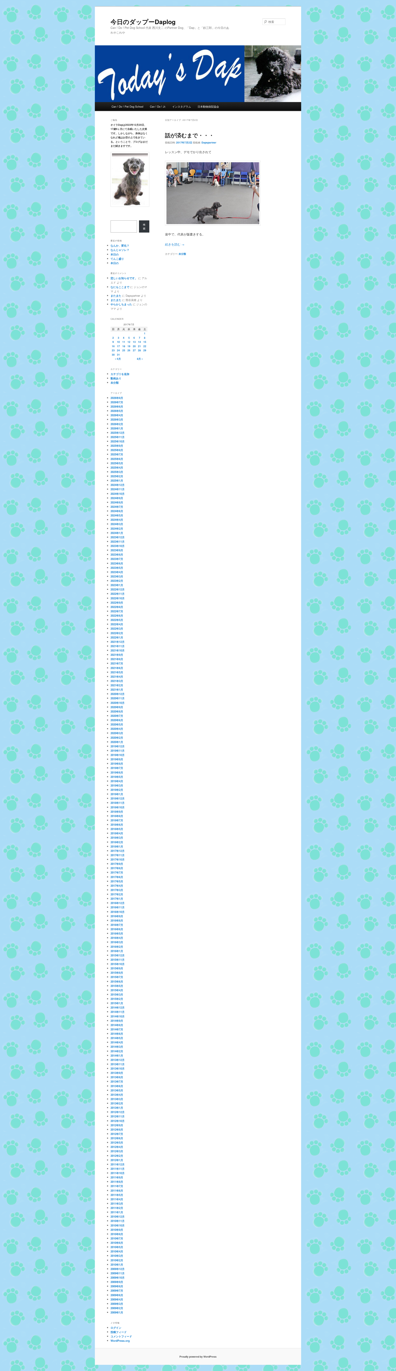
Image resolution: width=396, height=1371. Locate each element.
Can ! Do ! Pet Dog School (127, 106)
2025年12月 (118, 433)
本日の (115, 254)
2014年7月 (117, 1029)
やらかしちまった (121, 304)
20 (134, 346)
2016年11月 (118, 907)
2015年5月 (117, 986)
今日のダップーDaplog (143, 21)
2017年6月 (117, 877)
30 (113, 354)
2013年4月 (117, 1095)
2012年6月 (117, 1138)
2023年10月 (118, 546)
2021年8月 (117, 659)
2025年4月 (117, 467)
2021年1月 (117, 689)
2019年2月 (117, 790)
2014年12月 (118, 1007)
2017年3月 (117, 890)
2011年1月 (117, 1212)
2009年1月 (117, 1312)
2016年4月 (117, 938)
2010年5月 (117, 1247)
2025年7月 (117, 454)
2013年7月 (117, 1081)
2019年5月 (117, 777)
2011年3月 (117, 1203)
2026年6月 (117, 406)
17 (118, 346)
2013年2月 (117, 1103)
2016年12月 (118, 903)
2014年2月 (117, 1051)
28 (139, 350)
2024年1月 (117, 533)
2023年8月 (117, 554)
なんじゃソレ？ (120, 250)
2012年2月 (117, 1156)
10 (118, 342)
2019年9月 (117, 759)
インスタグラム (181, 106)
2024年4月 (117, 520)
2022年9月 (117, 602)
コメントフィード (121, 1336)
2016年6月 (117, 929)
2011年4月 (117, 1199)
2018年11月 (118, 803)
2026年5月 (117, 411)
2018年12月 (118, 798)
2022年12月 (118, 589)
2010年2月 (117, 1260)
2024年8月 (117, 502)
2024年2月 (117, 528)
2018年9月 (117, 812)
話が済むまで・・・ (189, 135)
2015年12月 (118, 955)
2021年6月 (117, 668)
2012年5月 (117, 1142)
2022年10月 (118, 598)
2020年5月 (117, 724)
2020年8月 (117, 711)
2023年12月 (118, 537)
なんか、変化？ (120, 245)
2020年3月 (117, 733)
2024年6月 (117, 511)
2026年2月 (117, 424)
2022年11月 (118, 594)
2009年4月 (117, 1299)
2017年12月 (118, 851)
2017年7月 (117, 872)
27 (134, 350)
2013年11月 (118, 1064)
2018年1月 (117, 846)
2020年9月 (117, 707)
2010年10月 (118, 1225)
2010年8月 (117, 1234)
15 (144, 342)
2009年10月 (118, 1277)
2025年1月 (117, 480)
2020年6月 (117, 720)
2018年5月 (117, 829)
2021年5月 (117, 672)
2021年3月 (117, 681)
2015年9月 (117, 968)
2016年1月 (117, 951)
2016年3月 (117, 942)
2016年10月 (118, 912)
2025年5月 (117, 463)
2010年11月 (118, 1221)
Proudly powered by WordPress (198, 1356)
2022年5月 (117, 620)
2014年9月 (117, 1021)
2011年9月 (117, 1177)
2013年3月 (117, 1099)
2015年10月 (118, 964)
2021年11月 (118, 646)
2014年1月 (117, 1055)
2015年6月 (117, 981)
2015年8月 (117, 973)
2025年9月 (117, 446)
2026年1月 (117, 428)
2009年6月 (117, 1295)
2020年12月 (118, 694)
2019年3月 (117, 785)
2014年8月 (117, 1025)
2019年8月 (117, 763)
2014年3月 (117, 1047)
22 (144, 346)
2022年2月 (117, 633)
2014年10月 (118, 1016)
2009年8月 (117, 1286)
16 (113, 346)
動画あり (116, 378)
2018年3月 (117, 838)
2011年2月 (117, 1208)
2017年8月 (117, 868)
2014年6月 (117, 1034)
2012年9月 (117, 1125)
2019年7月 (117, 768)
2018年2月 (117, 842)
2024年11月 (118, 489)
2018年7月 (117, 820)
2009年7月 (117, 1290)
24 (118, 350)
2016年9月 (117, 916)
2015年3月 (117, 994)
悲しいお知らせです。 (124, 278)
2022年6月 (117, 615)
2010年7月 (117, 1238)
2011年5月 (117, 1195)
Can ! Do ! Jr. (158, 106)
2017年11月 (118, 855)
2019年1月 (117, 794)
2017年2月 (117, 894)
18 (123, 346)
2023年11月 (118, 541)
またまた (116, 295)
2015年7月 (117, 977)
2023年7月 (117, 559)
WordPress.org (120, 1341)
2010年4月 (117, 1251)
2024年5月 (117, 515)
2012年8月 (117, 1129)
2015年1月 (117, 1003)
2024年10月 (118, 494)
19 (128, 346)
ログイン (116, 1328)
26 (128, 350)
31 (118, 354)
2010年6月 (117, 1243)
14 (139, 342)
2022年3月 (117, 628)
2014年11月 (118, 1012)
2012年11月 (118, 1116)
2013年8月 (117, 1077)
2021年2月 (117, 685)
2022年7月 (117, 611)
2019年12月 (118, 746)
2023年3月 (117, 576)
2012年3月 (117, 1151)
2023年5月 (117, 568)
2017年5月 (117, 881)
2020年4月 (117, 729)
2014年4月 (117, 1042)
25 (123, 350)
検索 (144, 226)
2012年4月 (117, 1147)
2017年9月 (117, 864)
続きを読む (174, 244)
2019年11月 (118, 751)
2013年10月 (118, 1068)
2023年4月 (117, 572)
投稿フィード (119, 1332)
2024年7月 (117, 507)
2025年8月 (117, 450)
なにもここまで (120, 287)
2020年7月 (117, 716)
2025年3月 (117, 472)
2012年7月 (117, 1134)
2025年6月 (117, 459)
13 (134, 342)
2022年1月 (117, 637)
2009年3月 (117, 1304)
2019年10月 (118, 755)
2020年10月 (118, 703)
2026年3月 (117, 419)
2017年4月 (117, 886)
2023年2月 (117, 581)
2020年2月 (117, 738)
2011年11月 (118, 1169)
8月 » (140, 359)
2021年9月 (117, 655)
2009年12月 (118, 1269)
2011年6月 (117, 1190)
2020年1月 (117, 742)
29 (144, 350)
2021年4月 (117, 676)
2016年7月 (117, 925)
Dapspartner (209, 142)
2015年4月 (117, 990)
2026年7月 (117, 402)
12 (128, 342)
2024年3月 (117, 524)
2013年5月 (117, 1090)
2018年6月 (117, 825)
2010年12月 (118, 1216)
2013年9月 (117, 1073)
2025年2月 (117, 476)
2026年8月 (117, 398)
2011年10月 (118, 1173)
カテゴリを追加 (120, 374)
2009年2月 (117, 1308)
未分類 (182, 254)
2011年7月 (117, 1186)
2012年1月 (117, 1160)
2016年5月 (117, 933)
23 (113, 350)
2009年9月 (117, 1282)
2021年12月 (118, 642)
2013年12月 (118, 1060)
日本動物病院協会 (208, 106)
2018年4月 (117, 833)
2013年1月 (117, 1108)
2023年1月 (117, 585)
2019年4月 (117, 781)
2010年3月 (117, 1256)
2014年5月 (117, 1038)
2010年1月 (117, 1264)
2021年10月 (118, 650)
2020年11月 (118, 698)
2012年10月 (118, 1121)
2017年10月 (118, 859)
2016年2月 (117, 947)
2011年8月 (117, 1182)
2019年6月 (117, 772)
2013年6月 (117, 1086)
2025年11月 (118, 437)
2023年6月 (117, 563)
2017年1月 (117, 899)
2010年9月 (117, 1230)
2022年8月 (117, 607)
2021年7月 (117, 663)
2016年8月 (117, 920)
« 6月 (118, 359)
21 (139, 346)
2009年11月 (118, 1273)
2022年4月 (117, 624)
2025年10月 (118, 441)
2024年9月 (117, 498)
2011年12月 (118, 1164)
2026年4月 (117, 415)
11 (123, 342)
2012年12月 (118, 1112)
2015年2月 (117, 999)
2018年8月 (117, 816)
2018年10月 (118, 807)
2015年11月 (118, 960)
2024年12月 (118, 485)
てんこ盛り (117, 259)
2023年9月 (117, 550)
